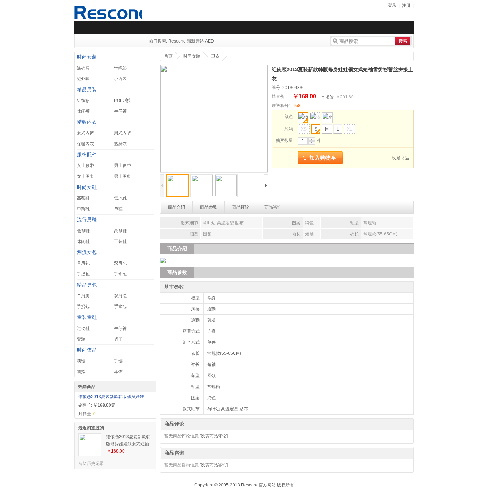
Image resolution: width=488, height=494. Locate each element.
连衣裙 (83, 67)
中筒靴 (83, 208)
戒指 (81, 371)
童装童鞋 (87, 317)
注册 (406, 5)
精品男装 (87, 89)
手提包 (83, 274)
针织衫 (120, 67)
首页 (168, 56)
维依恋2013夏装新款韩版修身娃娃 (111, 396)
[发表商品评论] (214, 436)
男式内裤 (122, 133)
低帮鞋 (83, 230)
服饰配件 (87, 154)
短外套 (83, 78)
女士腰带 (85, 165)
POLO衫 (122, 100)
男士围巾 (122, 176)
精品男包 (87, 285)
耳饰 (118, 371)
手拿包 (120, 274)
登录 (392, 5)
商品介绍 (176, 207)
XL (349, 129)
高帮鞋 (83, 198)
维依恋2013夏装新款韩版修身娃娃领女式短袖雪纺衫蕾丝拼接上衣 (128, 440)
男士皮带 (122, 165)
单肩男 (83, 295)
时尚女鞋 (87, 187)
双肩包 (120, 263)
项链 (81, 360)
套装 (81, 339)
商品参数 (208, 207)
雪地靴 (120, 198)
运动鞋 (83, 328)
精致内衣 (87, 122)
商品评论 (240, 207)
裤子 (118, 339)
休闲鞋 (83, 241)
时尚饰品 (87, 350)
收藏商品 (400, 157)
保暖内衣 (85, 143)
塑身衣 (120, 143)
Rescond (177, 41)
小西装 (120, 78)
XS (304, 129)
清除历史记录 (91, 463)
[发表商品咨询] (214, 465)
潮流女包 (87, 252)
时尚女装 (87, 57)
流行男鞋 (87, 219)
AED (209, 41)
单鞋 (118, 208)
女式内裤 (85, 133)
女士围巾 (85, 176)
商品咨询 (273, 207)
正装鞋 (120, 241)
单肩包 (83, 263)
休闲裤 (83, 111)
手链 (118, 360)
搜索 (403, 41)
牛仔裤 (120, 111)
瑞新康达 (195, 41)
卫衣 (215, 56)
